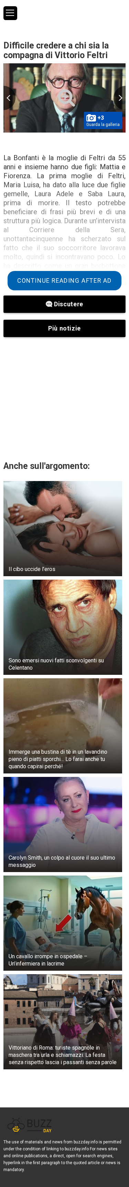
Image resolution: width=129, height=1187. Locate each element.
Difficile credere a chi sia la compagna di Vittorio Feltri (56, 50)
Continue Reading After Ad (64, 280)
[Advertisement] (64, 399)
